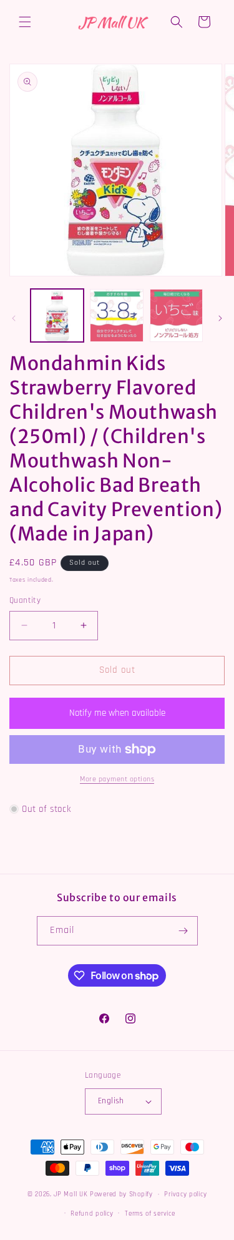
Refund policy (92, 1213)
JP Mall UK (70, 1194)
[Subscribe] (183, 930)
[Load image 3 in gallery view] (176, 315)
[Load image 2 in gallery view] (116, 315)
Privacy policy (185, 1194)
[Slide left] (13, 318)
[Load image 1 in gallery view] (57, 315)
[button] (25, 22)
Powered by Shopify (121, 1194)
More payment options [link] (117, 779)
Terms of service (150, 1213)
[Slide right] (220, 318)
